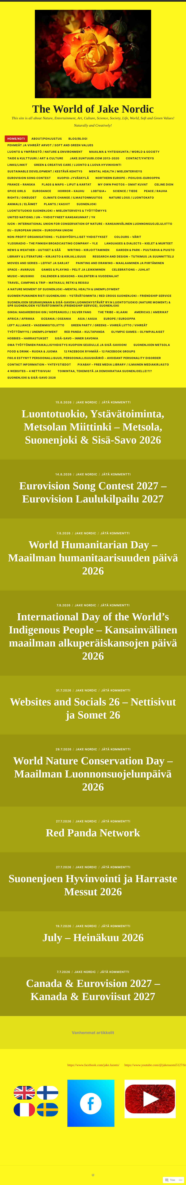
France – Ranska (21, 184)
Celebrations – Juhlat (131, 269)
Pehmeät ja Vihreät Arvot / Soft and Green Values (50, 145)
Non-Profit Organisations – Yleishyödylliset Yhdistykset (57, 237)
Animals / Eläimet (22, 204)
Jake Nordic (86, 402)
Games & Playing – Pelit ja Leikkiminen (73, 269)
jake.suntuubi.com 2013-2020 (94, 158)
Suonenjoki (86, 204)
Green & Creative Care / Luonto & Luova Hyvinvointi (77, 165)
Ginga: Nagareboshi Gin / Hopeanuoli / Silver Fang (49, 312)
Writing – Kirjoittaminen (88, 250)
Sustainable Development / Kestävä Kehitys (44, 171)
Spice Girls (16, 191)
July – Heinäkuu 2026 (93, 937)
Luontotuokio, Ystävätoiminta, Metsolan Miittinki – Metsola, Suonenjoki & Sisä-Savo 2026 (93, 427)
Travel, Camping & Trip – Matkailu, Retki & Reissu (48, 282)
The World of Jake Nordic (93, 109)
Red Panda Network (93, 833)
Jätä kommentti (116, 402)
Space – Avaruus (21, 269)
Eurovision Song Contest (29, 178)
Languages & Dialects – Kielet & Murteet (138, 243)
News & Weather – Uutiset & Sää (34, 250)
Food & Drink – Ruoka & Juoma (32, 351)
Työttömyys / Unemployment (32, 332)
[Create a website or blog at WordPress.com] (93, 1175)
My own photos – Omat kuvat (123, 184)
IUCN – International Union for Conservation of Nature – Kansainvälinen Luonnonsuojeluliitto (89, 224)
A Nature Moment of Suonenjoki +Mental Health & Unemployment (63, 289)
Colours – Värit (127, 237)
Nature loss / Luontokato (131, 197)
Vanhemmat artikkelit (93, 1032)
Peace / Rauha (155, 191)
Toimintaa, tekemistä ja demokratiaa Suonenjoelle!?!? (105, 371)
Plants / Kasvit (57, 204)
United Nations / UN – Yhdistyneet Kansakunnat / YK (51, 217)
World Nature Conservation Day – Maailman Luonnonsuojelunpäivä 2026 (93, 774)
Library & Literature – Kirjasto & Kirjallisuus (46, 256)
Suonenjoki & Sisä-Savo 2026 (31, 377)
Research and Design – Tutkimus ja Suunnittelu (133, 256)
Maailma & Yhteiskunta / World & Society (124, 151)
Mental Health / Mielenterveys (115, 171)
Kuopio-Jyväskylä (73, 178)
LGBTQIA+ (98, 191)
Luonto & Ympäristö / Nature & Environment (45, 151)
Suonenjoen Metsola (152, 345)
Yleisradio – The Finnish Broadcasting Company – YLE (52, 243)
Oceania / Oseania (56, 318)
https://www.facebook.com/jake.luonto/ (93, 1065)
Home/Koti (16, 138)
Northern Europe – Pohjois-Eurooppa (128, 178)
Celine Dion (163, 184)
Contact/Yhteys (140, 158)
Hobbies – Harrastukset (27, 338)
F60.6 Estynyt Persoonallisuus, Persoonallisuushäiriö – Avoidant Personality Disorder (84, 358)
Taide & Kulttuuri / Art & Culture (35, 158)
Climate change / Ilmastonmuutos (72, 197)
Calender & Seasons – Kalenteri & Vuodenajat (80, 276)
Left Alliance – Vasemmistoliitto (35, 325)
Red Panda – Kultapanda (84, 332)
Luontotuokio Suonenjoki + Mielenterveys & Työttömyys (57, 210)
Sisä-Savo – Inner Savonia (76, 338)
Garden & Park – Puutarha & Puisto (145, 250)
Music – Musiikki (20, 276)
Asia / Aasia (87, 318)
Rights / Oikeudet (22, 197)
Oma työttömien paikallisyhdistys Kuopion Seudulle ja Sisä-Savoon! (67, 345)
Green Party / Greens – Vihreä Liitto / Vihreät (109, 325)
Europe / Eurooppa (119, 318)
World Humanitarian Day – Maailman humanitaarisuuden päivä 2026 (93, 558)
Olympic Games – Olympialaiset (138, 332)
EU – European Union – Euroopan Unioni (40, 230)
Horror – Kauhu (71, 191)
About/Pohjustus (46, 138)
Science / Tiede (125, 191)
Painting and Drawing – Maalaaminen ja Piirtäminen (120, 263)
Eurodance (42, 191)
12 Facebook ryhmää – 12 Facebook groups (99, 351)
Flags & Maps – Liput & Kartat (66, 184)
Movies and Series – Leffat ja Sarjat (38, 263)
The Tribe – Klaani (113, 312)
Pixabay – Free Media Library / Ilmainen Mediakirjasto (123, 364)
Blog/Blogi (77, 138)
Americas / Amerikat (151, 312)
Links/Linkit (17, 165)
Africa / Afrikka (21, 318)
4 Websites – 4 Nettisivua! (29, 371)
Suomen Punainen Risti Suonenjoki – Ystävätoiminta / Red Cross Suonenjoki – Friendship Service (89, 296)
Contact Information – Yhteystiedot (39, 364)
